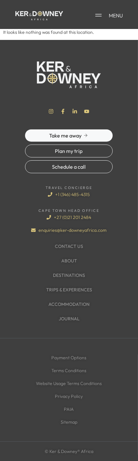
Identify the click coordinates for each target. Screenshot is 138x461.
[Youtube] (87, 111)
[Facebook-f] (63, 111)
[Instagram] (51, 111)
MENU (116, 15)
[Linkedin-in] (75, 111)
